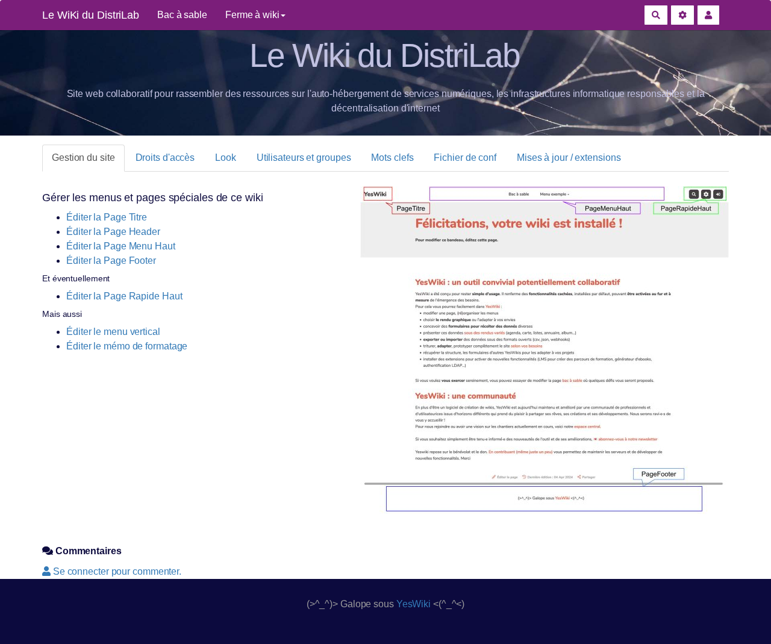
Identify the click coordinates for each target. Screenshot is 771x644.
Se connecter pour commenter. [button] (116, 571)
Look (225, 157)
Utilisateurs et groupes (304, 157)
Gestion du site (83, 157)
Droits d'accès (165, 157)
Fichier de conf (465, 157)
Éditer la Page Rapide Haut (124, 296)
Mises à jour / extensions (569, 157)
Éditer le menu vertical (113, 332)
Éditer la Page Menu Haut (120, 246)
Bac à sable (182, 15)
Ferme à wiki (252, 15)
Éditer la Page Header (113, 232)
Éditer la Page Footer (111, 260)
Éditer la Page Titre (106, 217)
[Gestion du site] (682, 15)
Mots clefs (392, 157)
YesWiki (413, 604)
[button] (708, 15)
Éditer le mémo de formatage (126, 346)
